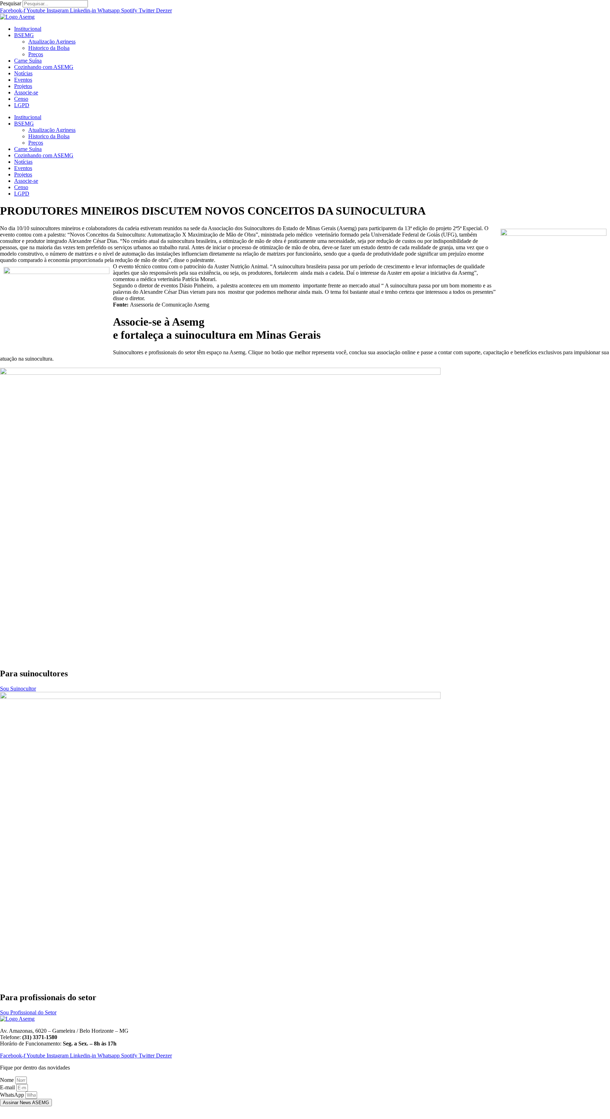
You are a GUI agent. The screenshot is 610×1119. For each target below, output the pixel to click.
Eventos (23, 80)
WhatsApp (12, 1095)
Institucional (27, 29)
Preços (35, 54)
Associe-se (26, 92)
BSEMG (24, 35)
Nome (7, 1080)
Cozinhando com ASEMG (43, 67)
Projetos (23, 86)
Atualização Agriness (52, 42)
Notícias (23, 73)
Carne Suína (28, 61)
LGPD (21, 105)
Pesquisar (10, 3)
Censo (21, 99)
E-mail (8, 1087)
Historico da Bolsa (49, 48)
